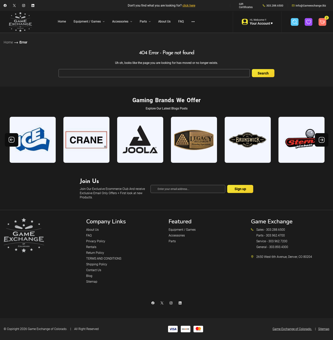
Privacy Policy (95, 241)
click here (188, 5)
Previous (11, 140)
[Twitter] (14, 5)
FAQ (181, 21)
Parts (143, 21)
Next (321, 140)
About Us (164, 21)
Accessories (120, 21)
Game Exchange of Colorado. (47, 329)
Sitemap (91, 281)
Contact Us (93, 270)
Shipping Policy (96, 264)
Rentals (91, 247)
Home (62, 21)
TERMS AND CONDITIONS (103, 258)
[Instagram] (23, 5)
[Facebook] (5, 5)
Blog (89, 276)
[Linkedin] (32, 5)
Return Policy (95, 253)
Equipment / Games (87, 21)
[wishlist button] (308, 22)
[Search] (295, 22)
